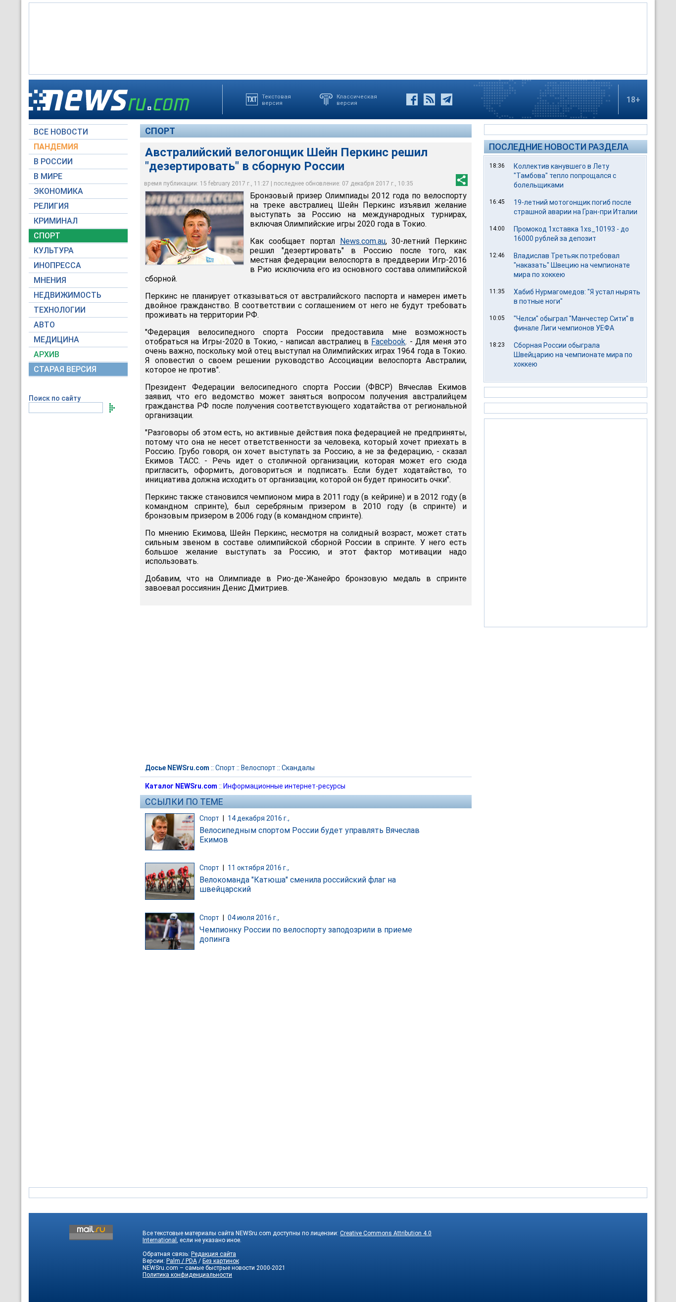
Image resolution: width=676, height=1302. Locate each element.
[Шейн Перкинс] (194, 228)
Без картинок (220, 1260)
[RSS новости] (429, 99)
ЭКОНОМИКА (58, 191)
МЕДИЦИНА (56, 339)
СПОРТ (47, 235)
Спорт (160, 131)
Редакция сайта (213, 1254)
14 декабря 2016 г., (259, 818)
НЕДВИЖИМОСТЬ (67, 295)
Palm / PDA (181, 1260)
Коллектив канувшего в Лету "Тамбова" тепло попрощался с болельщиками (565, 175)
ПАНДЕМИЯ (56, 146)
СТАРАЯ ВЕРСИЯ (65, 369)
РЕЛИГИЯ (51, 206)
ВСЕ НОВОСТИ (61, 132)
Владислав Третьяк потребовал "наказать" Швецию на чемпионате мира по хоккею (572, 265)
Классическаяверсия (357, 99)
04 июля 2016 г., (253, 918)
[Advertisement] (338, 37)
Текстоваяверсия (276, 99)
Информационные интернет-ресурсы (284, 786)
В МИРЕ (48, 176)
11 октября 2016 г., (258, 868)
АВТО (44, 324)
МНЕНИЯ (50, 280)
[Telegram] (446, 99)
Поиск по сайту (55, 398)
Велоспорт (258, 768)
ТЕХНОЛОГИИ (60, 310)
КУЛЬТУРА (54, 250)
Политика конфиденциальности (187, 1274)
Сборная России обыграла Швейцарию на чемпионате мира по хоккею (573, 354)
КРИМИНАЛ (56, 221)
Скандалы (298, 768)
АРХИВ (46, 354)
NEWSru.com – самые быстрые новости (199, 1267)
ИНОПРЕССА (57, 265)
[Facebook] (412, 99)
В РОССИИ (53, 161)
